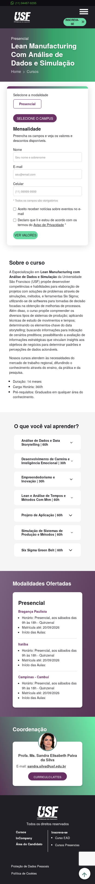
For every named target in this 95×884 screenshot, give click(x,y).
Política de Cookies (24, 873)
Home (16, 71)
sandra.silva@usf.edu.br (46, 766)
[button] (75, 22)
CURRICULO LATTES (47, 777)
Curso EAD (62, 838)
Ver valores (25, 235)
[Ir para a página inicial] (22, 16)
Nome (17, 149)
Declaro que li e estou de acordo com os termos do (47, 222)
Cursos (33, 71)
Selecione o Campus (35, 118)
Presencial (27, 104)
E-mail (17, 166)
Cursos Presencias (67, 845)
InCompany (24, 838)
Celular (18, 183)
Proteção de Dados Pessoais (30, 866)
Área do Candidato (29, 844)
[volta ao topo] (84, 873)
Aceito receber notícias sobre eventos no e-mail (49, 211)
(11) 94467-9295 (25, 3)
